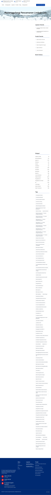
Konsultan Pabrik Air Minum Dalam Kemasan (30, 464)
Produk (17, 4)
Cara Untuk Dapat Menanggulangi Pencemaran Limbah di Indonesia (17, 46)
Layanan (13, 4)
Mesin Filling (37, 465)
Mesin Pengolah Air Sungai (39, 472)
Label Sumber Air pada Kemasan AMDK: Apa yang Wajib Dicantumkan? (42, 122)
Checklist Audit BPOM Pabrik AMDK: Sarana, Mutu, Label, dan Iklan (41, 141)
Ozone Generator (40, 50)
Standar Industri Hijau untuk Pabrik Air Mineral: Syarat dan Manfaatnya (42, 94)
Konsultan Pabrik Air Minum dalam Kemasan (42, 28)
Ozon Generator (38, 475)
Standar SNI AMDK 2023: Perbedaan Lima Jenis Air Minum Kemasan (42, 132)
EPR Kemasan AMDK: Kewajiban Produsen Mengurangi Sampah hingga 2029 (41, 84)
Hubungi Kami (24, 4)
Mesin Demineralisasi (38, 467)
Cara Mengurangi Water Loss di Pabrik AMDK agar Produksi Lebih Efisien (41, 65)
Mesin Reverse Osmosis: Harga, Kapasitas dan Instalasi (42, 113)
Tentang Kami (7, 4)
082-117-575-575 (7, 476)
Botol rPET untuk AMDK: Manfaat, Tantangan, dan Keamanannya (42, 75)
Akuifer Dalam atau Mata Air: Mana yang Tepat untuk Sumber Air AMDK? (42, 103)
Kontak (19, 468)
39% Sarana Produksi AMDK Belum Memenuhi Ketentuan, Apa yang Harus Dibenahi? (42, 151)
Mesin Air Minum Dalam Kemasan (40, 463)
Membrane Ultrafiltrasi (40, 42)
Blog (20, 4)
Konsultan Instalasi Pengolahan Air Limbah (30, 466)
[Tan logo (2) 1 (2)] (7, 465)
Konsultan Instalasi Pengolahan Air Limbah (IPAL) (42, 31)
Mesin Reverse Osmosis (41, 39)
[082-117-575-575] (2, 476)
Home (3, 4)
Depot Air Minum (39, 47)
